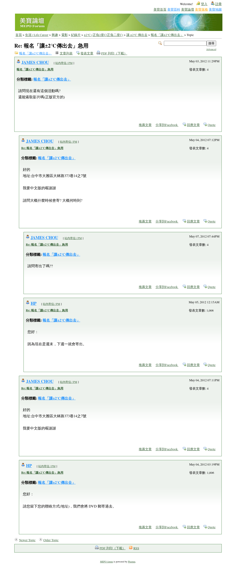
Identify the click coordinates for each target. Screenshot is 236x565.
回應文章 (193, 125)
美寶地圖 (215, 9)
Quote (211, 125)
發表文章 (86, 53)
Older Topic (51, 540)
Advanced (211, 49)
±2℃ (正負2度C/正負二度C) (103, 35)
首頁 (18, 35)
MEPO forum (106, 561)
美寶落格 (201, 9)
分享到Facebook (167, 125)
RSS (136, 548)
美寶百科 (173, 9)
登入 (204, 4)
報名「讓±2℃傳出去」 (167, 35)
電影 (64, 35)
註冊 (218, 4)
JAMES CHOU (35, 62)
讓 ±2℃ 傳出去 (137, 35)
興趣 (55, 35)
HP (33, 303)
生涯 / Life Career (36, 35)
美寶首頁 (159, 9)
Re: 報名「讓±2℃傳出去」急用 (42, 148)
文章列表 (66, 53)
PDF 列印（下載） (114, 53)
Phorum (131, 561)
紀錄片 (76, 35)
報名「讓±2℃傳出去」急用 (35, 69)
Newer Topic (27, 540)
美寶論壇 (187, 9)
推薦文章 (145, 125)
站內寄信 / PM (64, 63)
